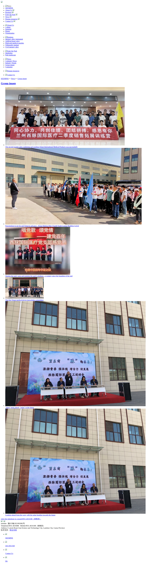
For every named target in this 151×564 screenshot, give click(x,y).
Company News (11, 61)
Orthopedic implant (12, 45)
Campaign (8, 67)
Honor (7, 31)
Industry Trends (10, 63)
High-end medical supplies (14, 43)
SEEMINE (9, 8)
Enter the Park (10, 15)
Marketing (8, 53)
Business (8, 12)
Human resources (11, 19)
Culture (8, 27)
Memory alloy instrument (14, 39)
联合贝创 (13, 530)
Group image (9, 65)
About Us (8, 10)
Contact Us (9, 21)
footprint (8, 29)
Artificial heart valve (12, 41)
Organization (9, 33)
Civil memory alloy (12, 47)
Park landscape (10, 55)
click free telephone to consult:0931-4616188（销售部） (21, 519)
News (7, 17)
